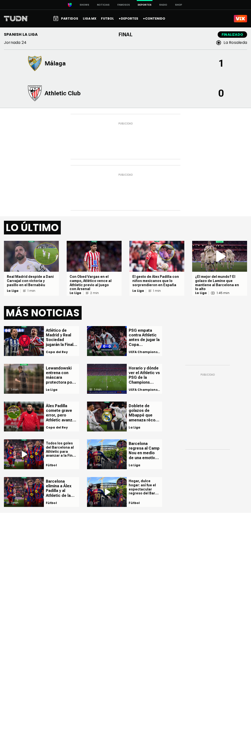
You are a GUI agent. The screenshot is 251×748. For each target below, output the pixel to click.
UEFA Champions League (143, 352)
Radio (163, 4)
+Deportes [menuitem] (128, 18)
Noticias (103, 4)
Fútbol (51, 465)
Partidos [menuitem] (69, 18)
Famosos (123, 4)
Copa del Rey (57, 352)
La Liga (12, 291)
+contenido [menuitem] (154, 18)
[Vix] (240, 18)
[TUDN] (16, 18)
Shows (84, 4)
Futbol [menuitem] (107, 18)
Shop (178, 4)
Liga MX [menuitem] (89, 18)
